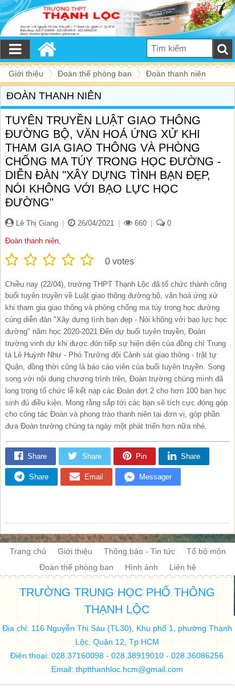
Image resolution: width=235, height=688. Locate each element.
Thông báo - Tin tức (139, 551)
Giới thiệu (75, 551)
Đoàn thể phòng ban (76, 567)
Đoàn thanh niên (32, 241)
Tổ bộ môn (206, 551)
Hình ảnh (141, 567)
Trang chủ (28, 551)
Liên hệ (182, 567)
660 (139, 223)
